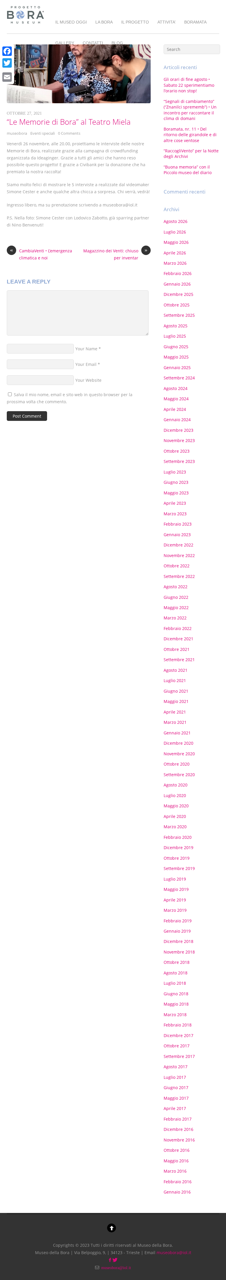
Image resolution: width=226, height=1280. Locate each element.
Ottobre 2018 (177, 962)
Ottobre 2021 (177, 649)
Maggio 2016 (176, 1161)
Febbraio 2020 (178, 837)
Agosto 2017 (175, 1066)
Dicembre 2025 (178, 294)
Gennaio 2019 (177, 931)
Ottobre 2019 (177, 858)
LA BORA (104, 22)
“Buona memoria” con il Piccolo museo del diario (188, 169)
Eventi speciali (42, 133)
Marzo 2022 (175, 618)
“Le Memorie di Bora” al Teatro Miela (69, 121)
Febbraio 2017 (178, 1119)
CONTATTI (93, 43)
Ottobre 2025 (177, 305)
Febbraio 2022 (178, 628)
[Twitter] (7, 63)
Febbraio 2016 (178, 1181)
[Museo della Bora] (25, 24)
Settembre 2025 (179, 315)
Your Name (86, 348)
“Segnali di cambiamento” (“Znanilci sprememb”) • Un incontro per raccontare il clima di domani (190, 110)
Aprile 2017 (175, 1108)
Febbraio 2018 (178, 1025)
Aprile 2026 (175, 253)
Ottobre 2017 (177, 1046)
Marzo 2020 (175, 826)
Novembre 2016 (179, 1140)
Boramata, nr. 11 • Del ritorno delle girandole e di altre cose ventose (190, 134)
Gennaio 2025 (177, 367)
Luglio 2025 (175, 336)
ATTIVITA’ (166, 22)
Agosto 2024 (175, 388)
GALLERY (64, 43)
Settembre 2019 (179, 868)
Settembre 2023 (179, 461)
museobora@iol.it (174, 1252)
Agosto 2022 (175, 586)
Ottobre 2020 (177, 764)
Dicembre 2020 (178, 743)
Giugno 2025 (176, 346)
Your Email (86, 364)
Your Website (88, 380)
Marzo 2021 (175, 722)
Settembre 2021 (179, 659)
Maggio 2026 (176, 242)
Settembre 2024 (179, 378)
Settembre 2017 (179, 1056)
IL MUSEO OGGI (71, 22)
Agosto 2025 (175, 326)
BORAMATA (195, 22)
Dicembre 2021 (178, 638)
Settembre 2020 (179, 774)
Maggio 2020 (176, 806)
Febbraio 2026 (178, 273)
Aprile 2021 (175, 712)
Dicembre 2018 (178, 941)
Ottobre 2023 (177, 451)
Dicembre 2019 (178, 847)
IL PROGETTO (135, 22)
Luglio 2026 (175, 232)
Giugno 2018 (176, 993)
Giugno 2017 (176, 1087)
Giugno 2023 (176, 482)
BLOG (117, 43)
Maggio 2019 (176, 889)
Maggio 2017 (176, 1098)
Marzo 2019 (175, 910)
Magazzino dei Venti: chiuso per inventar (115, 254)
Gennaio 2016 (177, 1192)
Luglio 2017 (175, 1077)
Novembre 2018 (179, 952)
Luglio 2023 (175, 472)
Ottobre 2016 (177, 1150)
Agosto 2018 (175, 973)
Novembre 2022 (179, 555)
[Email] (7, 77)
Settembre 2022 (179, 576)
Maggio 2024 (176, 398)
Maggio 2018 (176, 1004)
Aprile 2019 (175, 900)
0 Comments (69, 133)
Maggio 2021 (176, 701)
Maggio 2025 (176, 357)
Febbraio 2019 (178, 921)
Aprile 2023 (175, 503)
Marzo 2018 (175, 1014)
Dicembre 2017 (178, 1035)
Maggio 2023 (176, 493)
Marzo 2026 (175, 263)
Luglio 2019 (175, 879)
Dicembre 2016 (178, 1129)
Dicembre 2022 (178, 545)
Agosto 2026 (175, 221)
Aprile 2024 (175, 409)
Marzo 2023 (175, 513)
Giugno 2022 (176, 597)
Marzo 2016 (175, 1171)
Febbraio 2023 (178, 524)
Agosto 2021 (175, 670)
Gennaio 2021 (177, 733)
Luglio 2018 (175, 983)
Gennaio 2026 (177, 284)
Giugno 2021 (176, 691)
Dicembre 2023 (178, 430)
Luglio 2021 (175, 680)
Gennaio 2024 (177, 419)
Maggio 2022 (176, 607)
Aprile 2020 (175, 816)
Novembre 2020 (179, 753)
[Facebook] (7, 51)
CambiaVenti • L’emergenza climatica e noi (41, 254)
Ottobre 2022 (177, 566)
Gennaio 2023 (177, 534)
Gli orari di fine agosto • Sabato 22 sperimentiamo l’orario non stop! (189, 85)
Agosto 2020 (175, 785)
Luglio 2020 (175, 795)
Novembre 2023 (179, 440)
